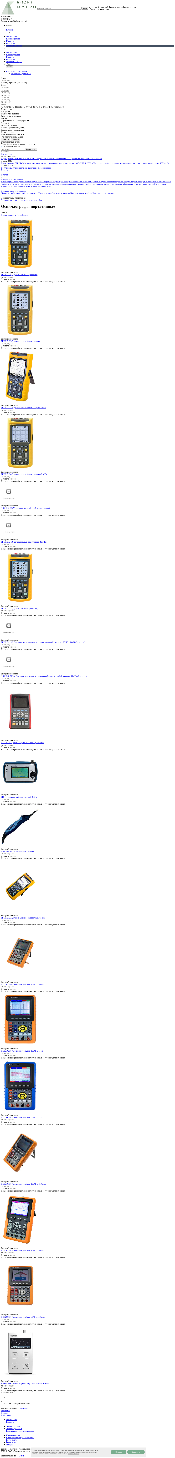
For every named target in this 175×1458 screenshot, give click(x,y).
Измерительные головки (103, 193)
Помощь (4, 1413)
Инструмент (14, 184)
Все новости (6, 154)
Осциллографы (7, 200)
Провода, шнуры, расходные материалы (139, 182)
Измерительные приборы (81, 193)
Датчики (150, 184)
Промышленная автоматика (32, 184)
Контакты (10, 43)
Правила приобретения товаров (20, 1431)
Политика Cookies (73, 1453)
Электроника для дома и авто (101, 184)
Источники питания (81, 182)
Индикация (58, 182)
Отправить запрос (14, 46)
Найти (9, 67)
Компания (5, 1411)
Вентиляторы (141, 184)
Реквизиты (11, 1442)
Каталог (9, 30)
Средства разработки (61, 193)
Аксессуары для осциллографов (28, 200)
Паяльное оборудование (124, 184)
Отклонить (136, 1452)
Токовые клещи (45, 193)
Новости (10, 41)
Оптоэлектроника (45, 182)
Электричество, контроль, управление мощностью (66, 184)
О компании (11, 36)
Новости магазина (12, 147)
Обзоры (9, 1444)
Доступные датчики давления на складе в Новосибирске (26, 168)
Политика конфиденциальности (20, 1437)
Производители (13, 39)
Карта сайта (11, 1440)
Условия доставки (14, 1428)
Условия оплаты (13, 1426)
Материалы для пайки (21, 74)
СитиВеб (23, 1408)
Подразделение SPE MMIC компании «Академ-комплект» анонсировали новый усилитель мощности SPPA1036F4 (51, 159)
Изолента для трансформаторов (38, 186)
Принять (118, 1452)
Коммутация (31, 182)
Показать (5, 139)
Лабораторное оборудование (13, 182)
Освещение (68, 182)
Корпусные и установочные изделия (106, 182)
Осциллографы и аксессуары (25, 193)
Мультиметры (7, 193)
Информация (6, 1415)
